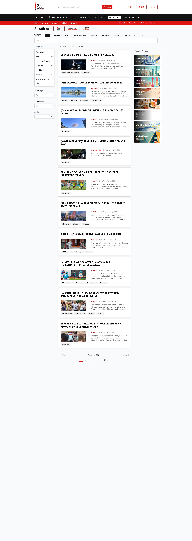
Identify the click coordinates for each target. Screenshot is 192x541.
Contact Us (154, 23)
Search (108, 7)
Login (153, 7)
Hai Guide (64, 23)
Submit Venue (133, 23)
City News (44, 23)
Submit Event (123, 23)
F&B (36, 23)
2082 (106, 360)
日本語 (141, 7)
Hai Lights (54, 23)
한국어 (130, 7)
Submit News (144, 23)
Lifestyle (74, 23)
